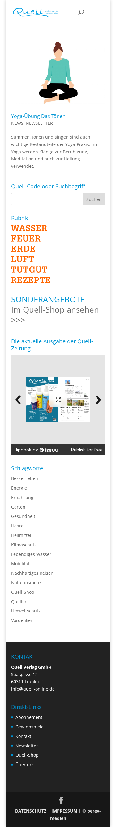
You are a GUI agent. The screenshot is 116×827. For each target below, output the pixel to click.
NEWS (17, 123)
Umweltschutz (26, 611)
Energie (19, 488)
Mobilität (20, 563)
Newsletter (26, 746)
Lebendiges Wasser (31, 554)
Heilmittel (21, 535)
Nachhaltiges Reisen (32, 573)
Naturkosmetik (26, 582)
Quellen (19, 601)
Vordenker (21, 620)
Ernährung (22, 497)
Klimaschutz (24, 545)
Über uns (25, 764)
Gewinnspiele (29, 727)
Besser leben (24, 478)
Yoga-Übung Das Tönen (38, 116)
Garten (18, 507)
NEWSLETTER (39, 123)
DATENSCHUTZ (30, 811)
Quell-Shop (22, 592)
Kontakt (23, 736)
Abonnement (28, 717)
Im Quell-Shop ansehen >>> (55, 314)
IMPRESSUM (64, 811)
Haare (17, 526)
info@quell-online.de (33, 689)
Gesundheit (23, 516)
